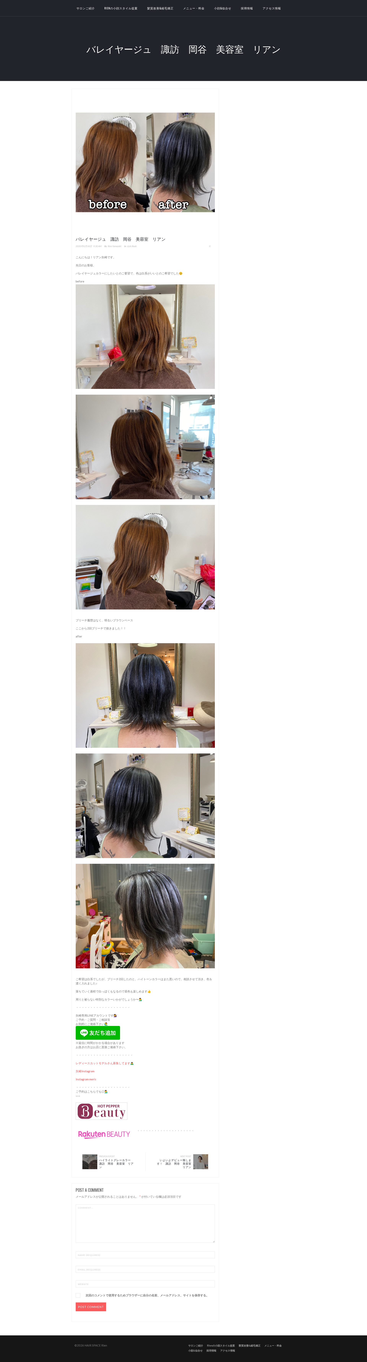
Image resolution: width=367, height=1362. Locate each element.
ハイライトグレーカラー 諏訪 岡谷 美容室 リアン (116, 1163)
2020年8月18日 (84, 246)
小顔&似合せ (222, 8)
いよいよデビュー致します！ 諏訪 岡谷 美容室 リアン (175, 1163)
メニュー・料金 (194, 8)
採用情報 (247, 8)
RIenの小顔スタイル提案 (121, 8)
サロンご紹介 (195, 1345)
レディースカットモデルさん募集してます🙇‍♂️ (105, 1063)
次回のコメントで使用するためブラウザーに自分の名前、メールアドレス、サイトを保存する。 (147, 1295)
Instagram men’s (86, 1079)
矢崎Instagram (85, 1071)
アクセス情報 (272, 8)
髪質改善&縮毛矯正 (160, 8)
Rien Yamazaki (114, 246)
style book (132, 246)
